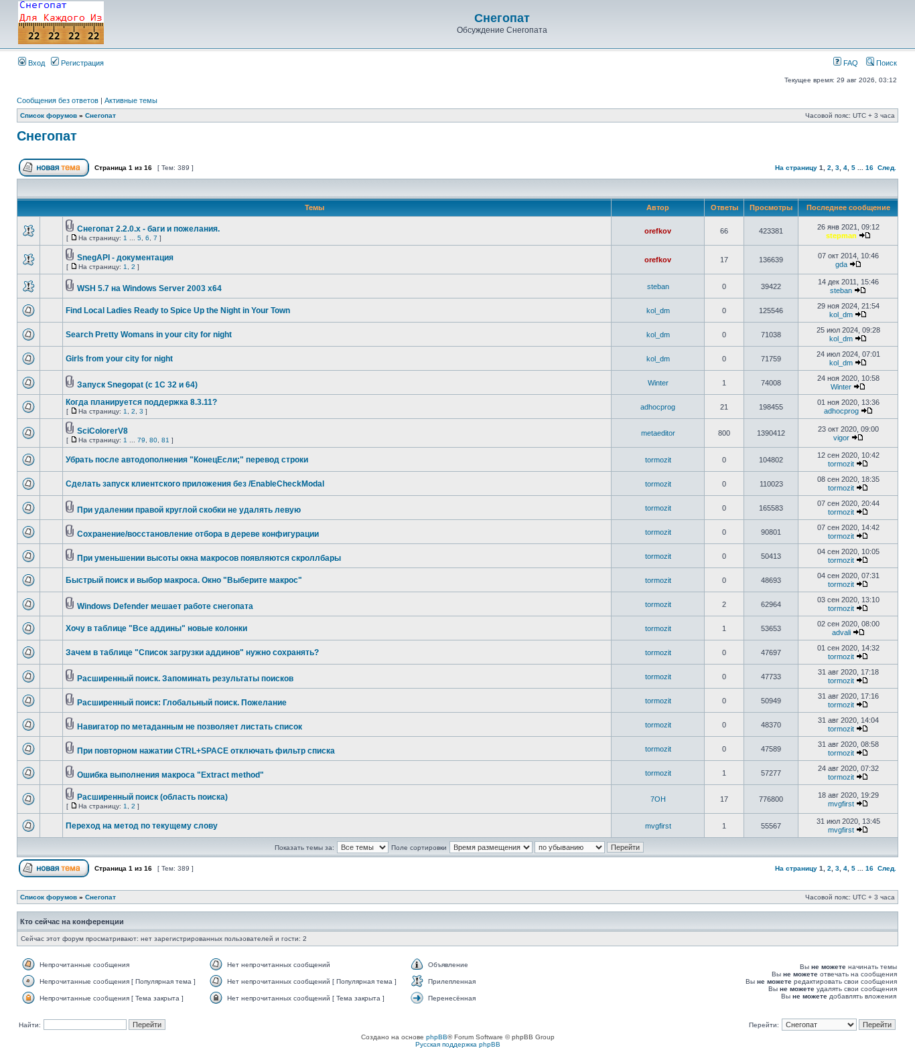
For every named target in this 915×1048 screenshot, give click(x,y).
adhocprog (657, 407)
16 (869, 167)
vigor (841, 438)
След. (886, 167)
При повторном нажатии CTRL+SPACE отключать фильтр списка (206, 751)
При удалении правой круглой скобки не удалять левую (189, 510)
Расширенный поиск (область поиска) (152, 797)
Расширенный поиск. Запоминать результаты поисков (185, 678)
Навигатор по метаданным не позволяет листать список (189, 726)
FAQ (849, 63)
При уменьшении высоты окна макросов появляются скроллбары (209, 558)
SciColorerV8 (102, 431)
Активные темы (130, 100)
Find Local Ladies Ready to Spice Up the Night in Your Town (178, 310)
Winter (658, 383)
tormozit (658, 460)
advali (841, 632)
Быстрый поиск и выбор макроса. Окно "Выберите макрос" (184, 580)
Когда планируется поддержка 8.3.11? (141, 402)
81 (165, 440)
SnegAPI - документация (125, 257)
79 (141, 440)
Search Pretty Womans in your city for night (149, 334)
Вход (35, 63)
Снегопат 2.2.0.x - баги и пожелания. (148, 229)
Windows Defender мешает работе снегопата (165, 606)
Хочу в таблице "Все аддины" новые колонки (156, 628)
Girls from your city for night (119, 358)
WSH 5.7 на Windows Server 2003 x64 (149, 288)
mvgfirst (841, 804)
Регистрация (81, 63)
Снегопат (502, 18)
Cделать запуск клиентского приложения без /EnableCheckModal (195, 484)
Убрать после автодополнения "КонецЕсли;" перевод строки (187, 459)
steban (658, 286)
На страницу (796, 167)
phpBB (436, 1037)
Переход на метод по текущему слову (142, 826)
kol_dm (658, 311)
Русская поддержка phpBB (457, 1044)
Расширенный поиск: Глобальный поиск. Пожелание (182, 702)
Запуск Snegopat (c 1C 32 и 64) (137, 384)
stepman (841, 236)
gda (841, 264)
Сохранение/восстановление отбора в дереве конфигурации (198, 534)
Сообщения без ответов (57, 100)
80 (153, 440)
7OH (658, 799)
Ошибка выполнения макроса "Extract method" (170, 775)
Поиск (885, 63)
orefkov (657, 231)
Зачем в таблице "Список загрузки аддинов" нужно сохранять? (192, 652)
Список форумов (48, 115)
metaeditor (658, 433)
